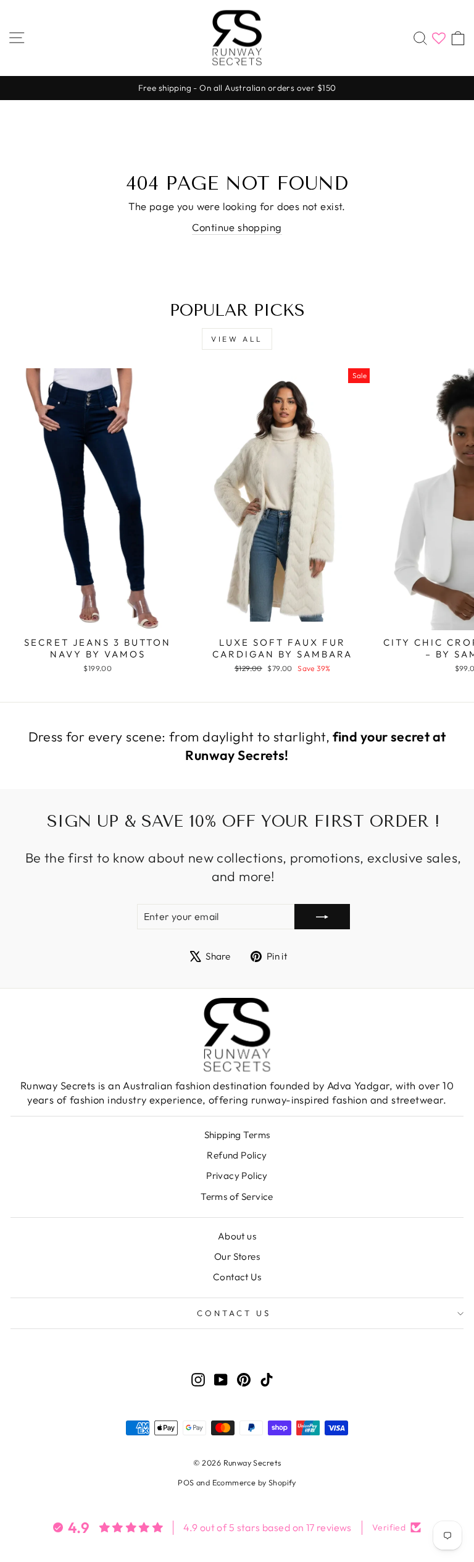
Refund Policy (237, 1155)
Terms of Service (237, 1196)
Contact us (234, 1313)
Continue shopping (236, 227)
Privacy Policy (237, 1175)
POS (186, 1482)
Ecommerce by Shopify (254, 1482)
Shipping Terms (237, 1135)
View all (237, 339)
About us (237, 1236)
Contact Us (237, 1277)
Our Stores (237, 1256)
